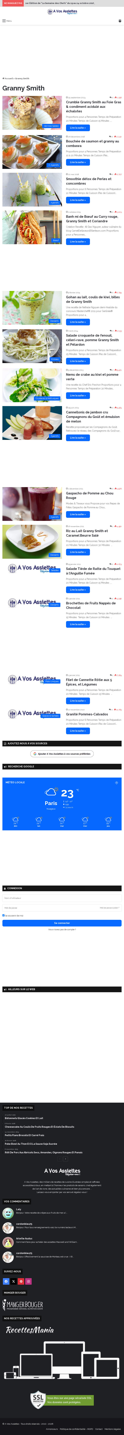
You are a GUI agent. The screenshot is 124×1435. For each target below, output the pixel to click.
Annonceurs (52, 1429)
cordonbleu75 (24, 1224)
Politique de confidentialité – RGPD (76, 1429)
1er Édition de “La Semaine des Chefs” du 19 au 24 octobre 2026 (59, 3)
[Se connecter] (120, 20)
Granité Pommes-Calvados (87, 714)
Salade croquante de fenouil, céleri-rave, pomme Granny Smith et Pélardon (92, 340)
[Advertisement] (62, 51)
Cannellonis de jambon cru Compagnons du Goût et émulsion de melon (93, 416)
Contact (99, 1429)
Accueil (8, 78)
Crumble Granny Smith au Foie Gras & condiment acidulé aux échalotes (93, 106)
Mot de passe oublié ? (109, 908)
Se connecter (62, 923)
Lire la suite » (78, 127)
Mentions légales (113, 1429)
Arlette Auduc (24, 1238)
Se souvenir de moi (14, 915)
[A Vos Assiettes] (62, 12)
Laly (18, 1209)
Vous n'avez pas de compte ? (62, 929)
